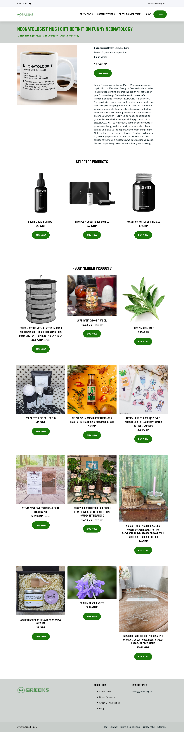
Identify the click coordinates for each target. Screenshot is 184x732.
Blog (148, 14)
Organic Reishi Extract (41, 221)
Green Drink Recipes (130, 14)
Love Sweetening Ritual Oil (92, 320)
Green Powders (106, 14)
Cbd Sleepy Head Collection (40, 418)
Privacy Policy (148, 726)
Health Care (113, 47)
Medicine (124, 47)
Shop (160, 14)
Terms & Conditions (130, 726)
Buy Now (103, 73)
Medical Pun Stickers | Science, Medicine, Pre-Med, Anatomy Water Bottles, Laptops (143, 421)
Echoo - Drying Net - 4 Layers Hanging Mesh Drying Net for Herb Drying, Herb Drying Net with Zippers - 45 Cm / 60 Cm (40, 331)
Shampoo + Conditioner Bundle (92, 221)
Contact (113, 726)
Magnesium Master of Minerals (143, 221)
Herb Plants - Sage (143, 328)
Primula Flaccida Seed (92, 603)
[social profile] (30, 3)
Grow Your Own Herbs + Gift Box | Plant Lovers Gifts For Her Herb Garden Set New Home (92, 511)
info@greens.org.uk (156, 3)
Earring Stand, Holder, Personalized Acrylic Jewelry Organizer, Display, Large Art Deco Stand (143, 639)
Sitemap (161, 726)
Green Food (86, 14)
